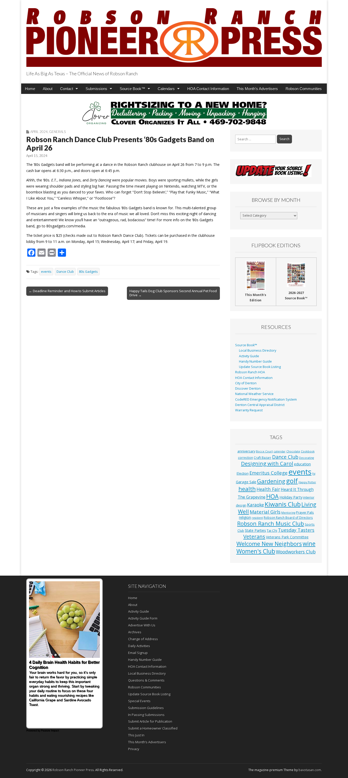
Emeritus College (268, 473)
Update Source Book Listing (260, 367)
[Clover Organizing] (174, 113)
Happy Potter (307, 482)
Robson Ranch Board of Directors (288, 517)
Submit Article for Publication (150, 721)
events (46, 271)
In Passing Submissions (146, 714)
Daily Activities (139, 646)
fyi (313, 473)
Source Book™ (132, 89)
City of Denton (246, 383)
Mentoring (288, 512)
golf (292, 480)
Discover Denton (248, 388)
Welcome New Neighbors (269, 543)
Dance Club (65, 271)
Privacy (133, 749)
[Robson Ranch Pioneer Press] (174, 34)
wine (309, 543)
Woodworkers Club (296, 552)
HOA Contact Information (208, 89)
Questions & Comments (146, 680)
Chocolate (293, 451)
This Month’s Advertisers (257, 89)
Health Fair (268, 489)
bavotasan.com (310, 770)
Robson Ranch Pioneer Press (73, 770)
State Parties (255, 530)
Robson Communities (304, 89)
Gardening (271, 481)
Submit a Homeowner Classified (153, 728)
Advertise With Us (141, 625)
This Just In (136, 735)
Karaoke (255, 505)
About (47, 89)
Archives (134, 632)
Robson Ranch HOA (250, 372)
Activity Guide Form (142, 618)
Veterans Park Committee (287, 537)
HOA (272, 496)
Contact (66, 89)
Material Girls (265, 512)
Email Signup (138, 652)
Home (30, 89)
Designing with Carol (267, 463)
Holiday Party (290, 497)
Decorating (306, 458)
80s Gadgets (88, 271)
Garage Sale (246, 481)
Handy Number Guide (255, 361)
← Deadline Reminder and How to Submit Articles (67, 291)
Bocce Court (264, 451)
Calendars (166, 89)
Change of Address (143, 639)
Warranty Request (249, 410)
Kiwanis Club (283, 504)
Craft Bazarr (262, 457)
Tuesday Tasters (296, 530)
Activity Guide (249, 356)
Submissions (96, 89)
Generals (57, 132)
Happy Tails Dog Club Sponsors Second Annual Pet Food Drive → (173, 293)
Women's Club (255, 551)
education (302, 463)
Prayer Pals (305, 512)
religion (245, 517)
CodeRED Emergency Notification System (266, 399)
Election (243, 473)
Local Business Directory (257, 350)
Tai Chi (272, 530)
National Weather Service (254, 394)
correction (245, 457)
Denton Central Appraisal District (260, 405)
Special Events (139, 701)
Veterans (254, 536)
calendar (280, 451)
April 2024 (39, 132)
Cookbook (308, 451)
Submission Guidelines (146, 708)
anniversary (246, 451)
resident (257, 518)
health (247, 489)
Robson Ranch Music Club (270, 523)
